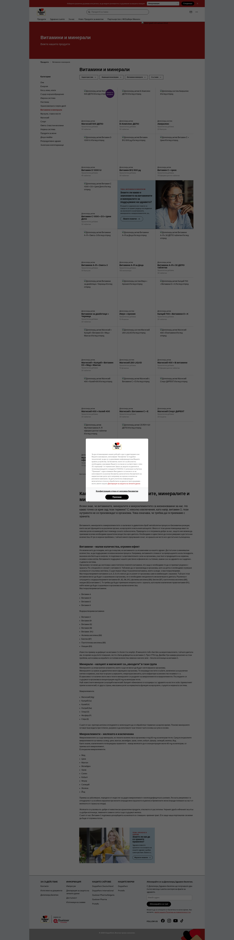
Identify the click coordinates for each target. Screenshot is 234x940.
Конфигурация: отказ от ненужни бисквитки (117, 491)
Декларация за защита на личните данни (124, 484)
